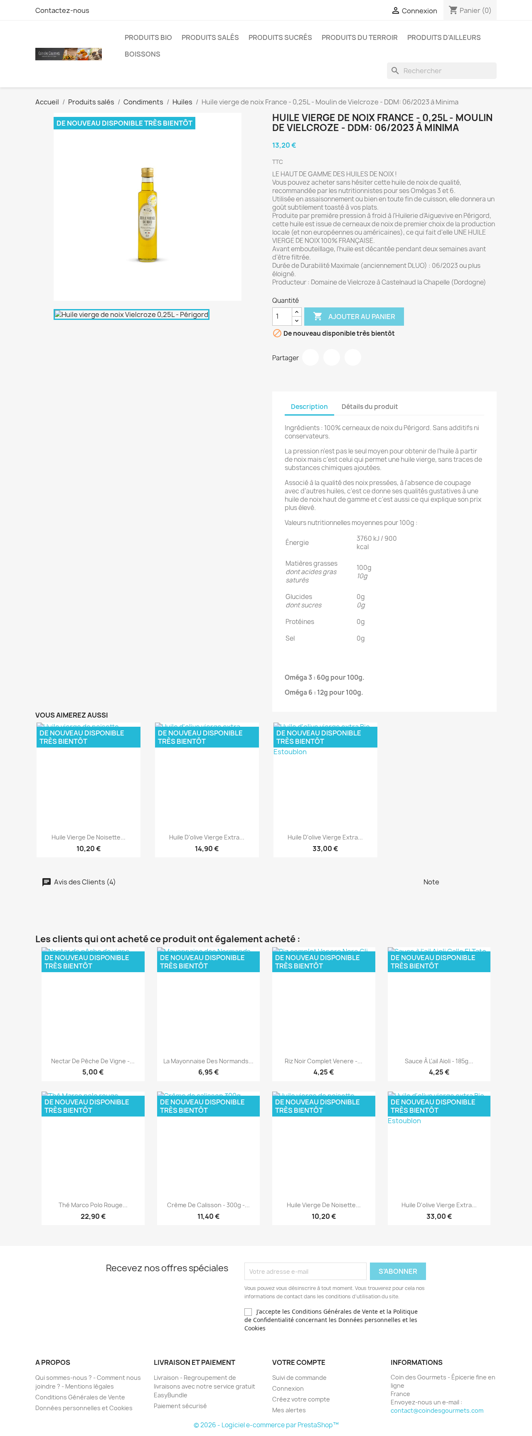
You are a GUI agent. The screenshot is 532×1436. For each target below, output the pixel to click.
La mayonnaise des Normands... (208, 1061)
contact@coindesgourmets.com (437, 1410)
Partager (310, 357)
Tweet (331, 357)
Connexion (288, 1388)
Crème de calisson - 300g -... (208, 1205)
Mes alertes (289, 1410)
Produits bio (148, 37)
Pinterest (353, 357)
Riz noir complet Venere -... (323, 1061)
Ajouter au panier (354, 316)
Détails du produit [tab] (370, 406)
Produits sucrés (280, 37)
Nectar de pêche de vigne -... (93, 1061)
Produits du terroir (360, 37)
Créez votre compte (301, 1399)
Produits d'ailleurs (444, 37)
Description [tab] (309, 406)
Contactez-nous (62, 10)
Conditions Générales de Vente (80, 1397)
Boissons (142, 54)
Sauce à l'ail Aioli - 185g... (439, 1061)
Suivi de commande (299, 1378)
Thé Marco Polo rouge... (93, 1205)
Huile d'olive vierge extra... (206, 837)
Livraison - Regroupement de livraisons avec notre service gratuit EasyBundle (204, 1386)
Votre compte (298, 1362)
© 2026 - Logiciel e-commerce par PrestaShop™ (266, 1425)
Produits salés (210, 37)
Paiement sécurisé (180, 1406)
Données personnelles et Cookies (84, 1408)
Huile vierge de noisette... (89, 837)
